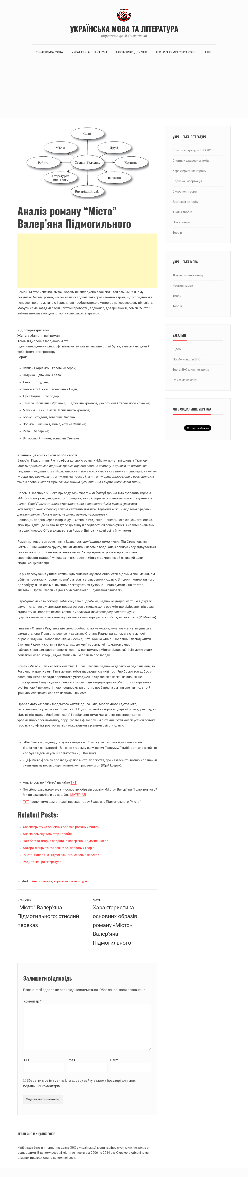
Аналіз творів (42, 881)
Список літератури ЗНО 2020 (193, 150)
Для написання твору (188, 275)
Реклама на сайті (185, 380)
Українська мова (49, 52)
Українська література (89, 52)
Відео (177, 349)
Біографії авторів (185, 202)
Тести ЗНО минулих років (176, 52)
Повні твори (181, 222)
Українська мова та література (124, 28)
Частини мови (183, 285)
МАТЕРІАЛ (78, 795)
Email (71, 1060)
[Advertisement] (124, 89)
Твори (177, 296)
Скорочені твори (185, 191)
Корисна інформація (187, 181)
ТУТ (74, 782)
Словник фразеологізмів (191, 160)
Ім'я (26, 1060)
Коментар (32, 1001)
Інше (208, 52)
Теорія (177, 232)
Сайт (114, 1060)
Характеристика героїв (189, 171)
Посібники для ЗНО (131, 52)
